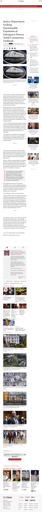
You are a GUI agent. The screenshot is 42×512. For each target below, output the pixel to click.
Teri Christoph (33, 149)
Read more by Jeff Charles (22, 277)
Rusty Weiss (5, 428)
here (21, 268)
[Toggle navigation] (1, 1)
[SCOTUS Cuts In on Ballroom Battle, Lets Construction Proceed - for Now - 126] (26, 476)
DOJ (21, 283)
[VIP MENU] (40, 1)
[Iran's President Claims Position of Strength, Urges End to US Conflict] (33, 156)
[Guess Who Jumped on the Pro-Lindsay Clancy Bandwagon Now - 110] (7, 476)
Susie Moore (5, 351)
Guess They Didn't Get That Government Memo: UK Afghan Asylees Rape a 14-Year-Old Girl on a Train (14, 368)
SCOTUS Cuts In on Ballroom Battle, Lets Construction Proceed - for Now (20, 6)
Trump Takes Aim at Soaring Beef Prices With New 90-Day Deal (33, 132)
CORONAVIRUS (23, 281)
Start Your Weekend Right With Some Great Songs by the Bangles (33, 117)
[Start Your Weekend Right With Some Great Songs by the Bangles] (33, 111)
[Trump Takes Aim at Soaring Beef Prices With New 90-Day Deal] (33, 125)
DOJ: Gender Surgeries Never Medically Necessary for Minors (33, 86)
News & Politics (26, 505)
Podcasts (31, 503)
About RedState (21, 503)
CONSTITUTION (16, 281)
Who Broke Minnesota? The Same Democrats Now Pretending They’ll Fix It (12, 445)
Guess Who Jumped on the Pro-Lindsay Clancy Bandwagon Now (7, 485)
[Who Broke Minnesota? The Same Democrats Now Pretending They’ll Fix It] (14, 436)
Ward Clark (5, 389)
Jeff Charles (6, 43)
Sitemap (36, 505)
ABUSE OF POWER (9, 281)
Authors (20, 507)
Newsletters (36, 507)
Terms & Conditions (31, 507)
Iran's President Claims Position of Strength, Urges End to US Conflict (33, 162)
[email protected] (13, 274)
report (9, 100)
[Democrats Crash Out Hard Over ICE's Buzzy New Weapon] (33, 140)
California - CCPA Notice (36, 503)
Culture (25, 507)
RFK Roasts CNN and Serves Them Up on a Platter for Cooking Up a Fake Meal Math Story (13, 426)
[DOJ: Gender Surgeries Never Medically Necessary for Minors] (33, 79)
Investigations (26, 503)
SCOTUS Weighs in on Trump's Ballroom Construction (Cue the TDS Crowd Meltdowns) (16, 485)
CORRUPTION (6, 283)
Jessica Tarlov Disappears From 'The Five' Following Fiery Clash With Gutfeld (34, 485)
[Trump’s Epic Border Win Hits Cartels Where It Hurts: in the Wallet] (14, 379)
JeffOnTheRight (16, 235)
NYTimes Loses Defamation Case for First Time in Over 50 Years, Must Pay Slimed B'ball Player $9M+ (14, 407)
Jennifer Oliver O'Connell (7, 370)
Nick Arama (33, 134)
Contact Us (21, 505)
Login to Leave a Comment (15, 459)
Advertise (31, 505)
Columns (26, 509)
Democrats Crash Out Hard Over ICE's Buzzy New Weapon (33, 146)
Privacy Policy (31, 509)
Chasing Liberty (18, 254)
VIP (19, 509)
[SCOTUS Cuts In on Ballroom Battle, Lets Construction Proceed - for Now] (14, 341)
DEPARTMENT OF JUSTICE (14, 283)
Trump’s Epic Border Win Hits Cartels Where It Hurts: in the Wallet (14, 388)
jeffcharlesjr (23, 270)
